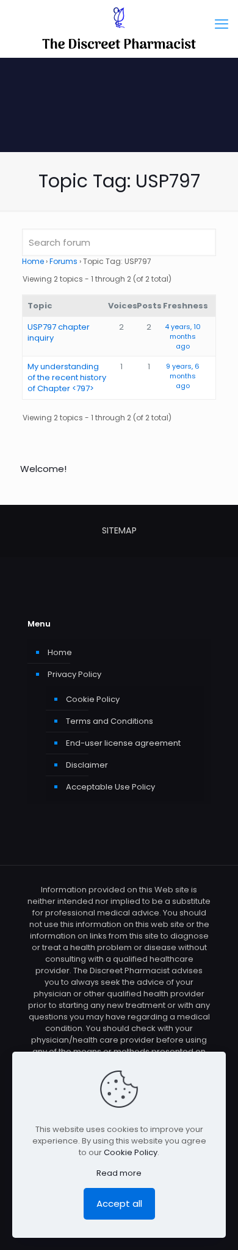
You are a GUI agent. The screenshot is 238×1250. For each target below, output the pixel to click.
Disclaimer (87, 765)
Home (33, 261)
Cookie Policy (93, 699)
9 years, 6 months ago (183, 376)
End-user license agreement (123, 743)
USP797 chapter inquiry (58, 332)
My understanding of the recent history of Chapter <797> (66, 377)
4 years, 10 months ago (183, 336)
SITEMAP (119, 530)
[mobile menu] (221, 24)
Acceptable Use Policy (110, 787)
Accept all (119, 1203)
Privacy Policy (74, 674)
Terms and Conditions (109, 721)
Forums (63, 261)
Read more (119, 1173)
